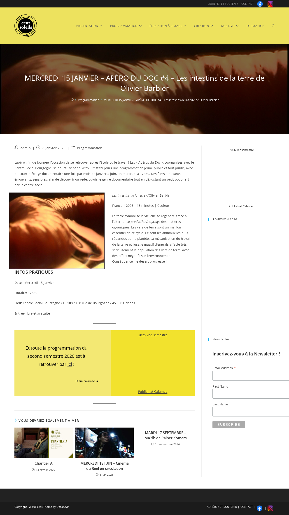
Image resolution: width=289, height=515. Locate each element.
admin (26, 148)
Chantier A (44, 463)
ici (70, 364)
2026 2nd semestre (152, 335)
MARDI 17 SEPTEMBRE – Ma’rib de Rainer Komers (165, 435)
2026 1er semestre (241, 150)
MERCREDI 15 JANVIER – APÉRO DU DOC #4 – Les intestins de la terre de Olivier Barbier (161, 100)
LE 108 (68, 303)
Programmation (89, 148)
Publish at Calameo (152, 391)
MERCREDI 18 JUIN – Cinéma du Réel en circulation (104, 466)
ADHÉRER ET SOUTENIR (223, 4)
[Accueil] (72, 100)
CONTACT (247, 4)
